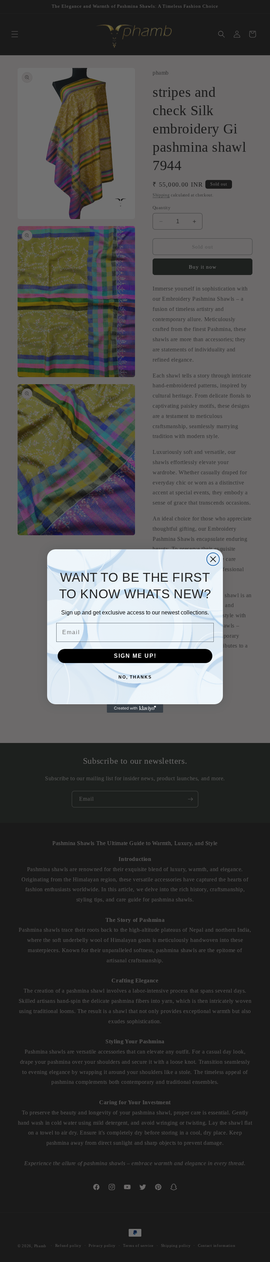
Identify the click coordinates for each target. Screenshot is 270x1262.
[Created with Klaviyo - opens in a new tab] (135, 708)
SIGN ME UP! (135, 656)
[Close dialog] (213, 559)
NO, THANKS (135, 677)
